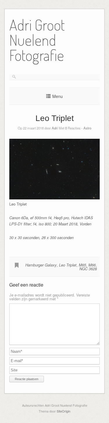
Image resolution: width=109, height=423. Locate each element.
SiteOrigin (63, 411)
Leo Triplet (67, 265)
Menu (57, 96)
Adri (55, 128)
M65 (82, 265)
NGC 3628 (88, 268)
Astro (87, 128)
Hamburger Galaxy (41, 265)
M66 (92, 265)
